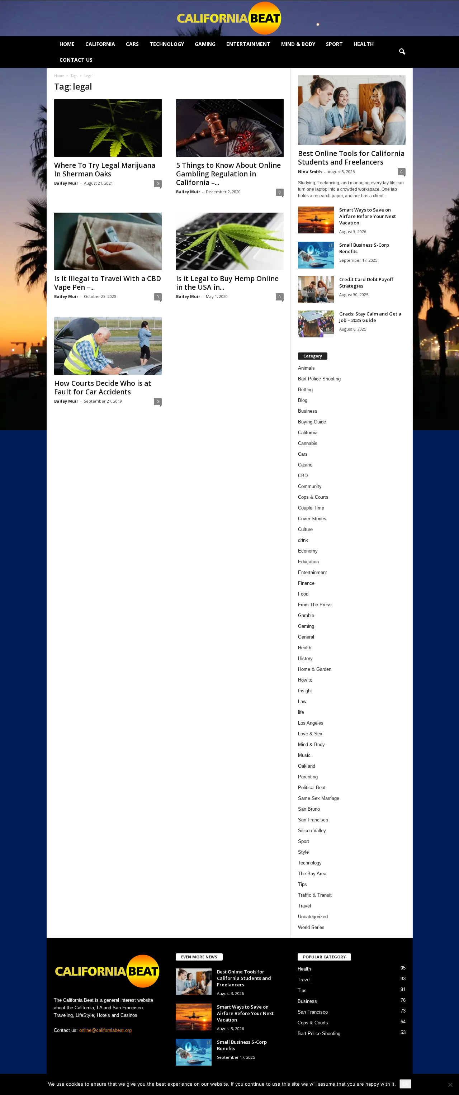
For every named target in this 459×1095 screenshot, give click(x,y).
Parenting (308, 776)
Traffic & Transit (315, 895)
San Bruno (309, 809)
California (100, 44)
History (305, 658)
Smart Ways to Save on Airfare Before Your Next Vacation (367, 216)
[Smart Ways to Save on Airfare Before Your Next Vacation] (316, 220)
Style (303, 852)
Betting (305, 389)
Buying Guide (312, 422)
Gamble (306, 615)
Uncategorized (313, 916)
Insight (305, 690)
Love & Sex (310, 733)
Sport (334, 44)
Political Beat (312, 787)
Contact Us (76, 59)
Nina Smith (310, 171)
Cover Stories (312, 518)
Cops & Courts (313, 497)
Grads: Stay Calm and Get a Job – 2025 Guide (370, 317)
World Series (311, 927)
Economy (308, 551)
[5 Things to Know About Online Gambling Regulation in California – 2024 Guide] (230, 128)
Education (308, 561)
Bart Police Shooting (319, 378)
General (306, 637)
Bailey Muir (66, 183)
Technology (167, 44)
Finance (306, 583)
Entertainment (248, 44)
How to (305, 680)
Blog (302, 400)
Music (304, 755)
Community (310, 486)
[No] (450, 1084)
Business (307, 411)
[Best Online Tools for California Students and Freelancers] (352, 110)
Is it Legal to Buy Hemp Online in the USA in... (227, 283)
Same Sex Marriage (318, 798)
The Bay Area (312, 873)
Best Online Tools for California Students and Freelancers (351, 158)
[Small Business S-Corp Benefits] (316, 255)
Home (67, 44)
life (301, 712)
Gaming (205, 44)
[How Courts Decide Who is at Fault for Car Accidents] (108, 346)
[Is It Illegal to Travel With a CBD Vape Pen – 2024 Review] (108, 241)
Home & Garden (314, 669)
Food (303, 594)
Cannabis (307, 443)
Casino (305, 465)
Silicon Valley (312, 830)
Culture (305, 529)
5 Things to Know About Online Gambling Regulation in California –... (228, 174)
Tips (302, 884)
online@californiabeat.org (105, 1030)
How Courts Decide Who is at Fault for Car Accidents (102, 388)
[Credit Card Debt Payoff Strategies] (316, 289)
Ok (405, 1084)
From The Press (315, 604)
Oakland (306, 766)
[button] (402, 52)
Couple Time (311, 508)
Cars (132, 44)
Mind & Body (298, 44)
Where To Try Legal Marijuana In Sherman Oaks (104, 170)
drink (303, 540)
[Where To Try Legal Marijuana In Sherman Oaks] (108, 128)
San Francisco (313, 820)
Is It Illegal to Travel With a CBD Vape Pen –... (107, 283)
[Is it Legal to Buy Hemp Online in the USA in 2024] (230, 241)
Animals (306, 368)
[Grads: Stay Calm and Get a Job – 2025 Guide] (316, 324)
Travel (304, 906)
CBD (303, 475)
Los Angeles (310, 723)
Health (364, 44)
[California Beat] (229, 18)
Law (302, 701)
